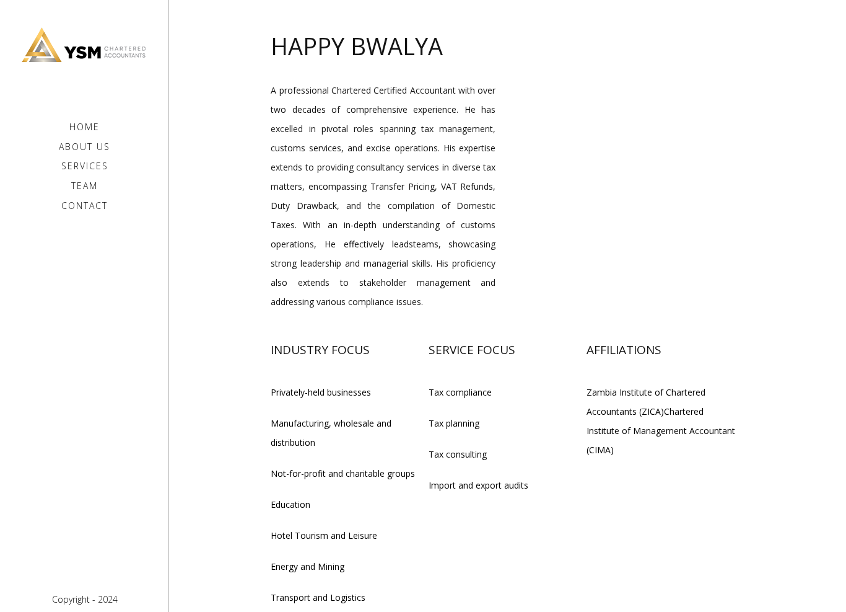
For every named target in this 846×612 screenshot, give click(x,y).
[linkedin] (94, 574)
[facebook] (75, 574)
